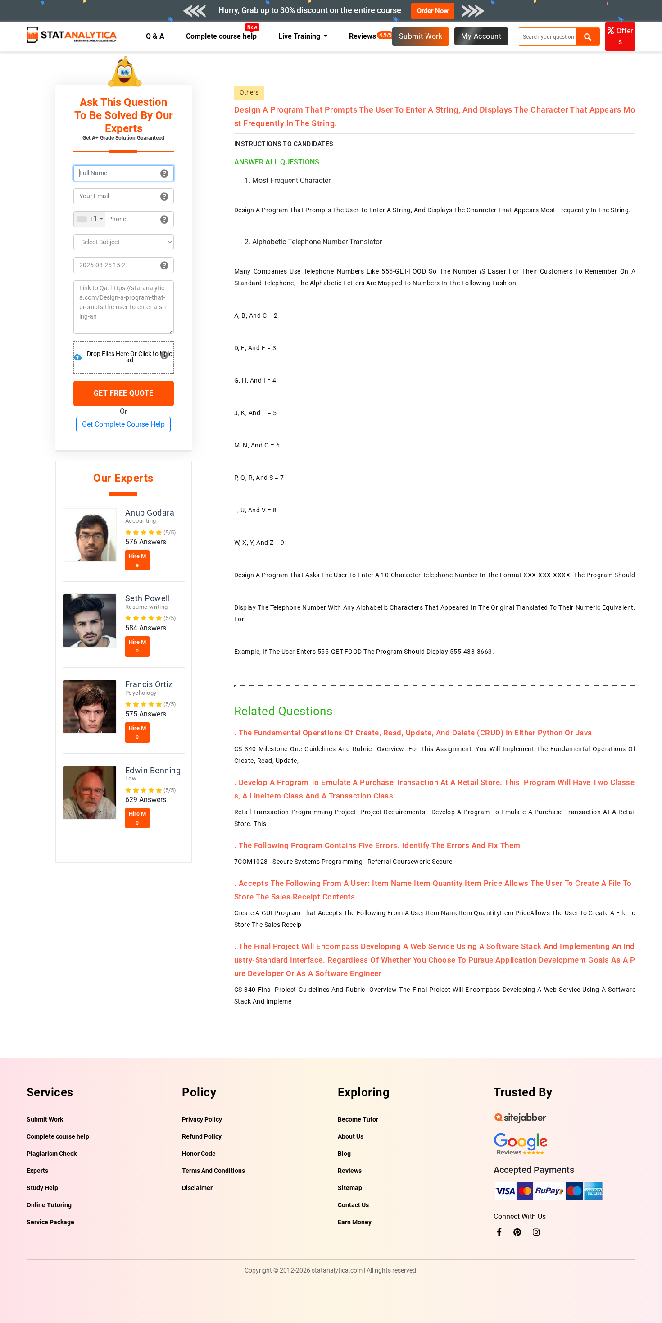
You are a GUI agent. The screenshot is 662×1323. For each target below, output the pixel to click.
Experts (37, 1170)
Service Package (50, 1222)
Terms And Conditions (213, 1170)
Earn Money (355, 1222)
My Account (481, 36)
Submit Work (421, 36)
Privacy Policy (202, 1119)
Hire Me (137, 560)
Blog (344, 1153)
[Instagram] (536, 1232)
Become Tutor (358, 1119)
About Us (350, 1136)
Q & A (155, 36)
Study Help (42, 1187)
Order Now (433, 11)
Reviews (365, 36)
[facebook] (499, 1232)
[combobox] (89, 219)
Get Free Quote (124, 393)
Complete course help (221, 36)
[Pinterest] (517, 1232)
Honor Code (199, 1153)
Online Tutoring (49, 1205)
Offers (625, 36)
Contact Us (353, 1205)
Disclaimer (197, 1187)
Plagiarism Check (52, 1153)
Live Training (300, 36)
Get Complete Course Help (123, 424)
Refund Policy (202, 1136)
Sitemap (350, 1187)
